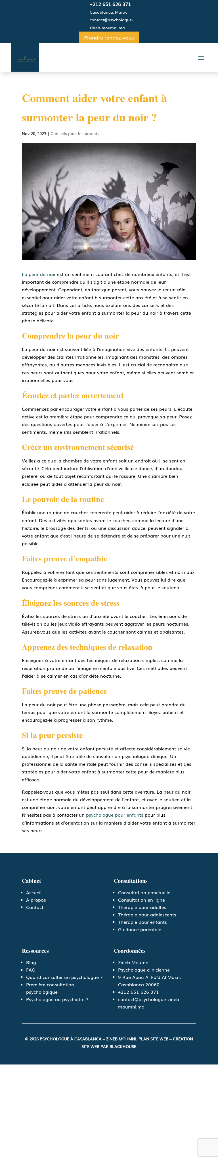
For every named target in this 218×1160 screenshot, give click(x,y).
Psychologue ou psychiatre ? (57, 999)
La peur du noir (39, 274)
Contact (34, 907)
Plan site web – (156, 1038)
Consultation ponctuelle (144, 892)
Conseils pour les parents (75, 133)
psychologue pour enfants (114, 814)
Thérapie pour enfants (142, 921)
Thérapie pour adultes (142, 907)
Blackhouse (123, 1046)
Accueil (33, 892)
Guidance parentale (139, 929)
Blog (31, 962)
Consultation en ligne (141, 899)
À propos (36, 899)
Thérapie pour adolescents (147, 914)
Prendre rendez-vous (109, 37)
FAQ (30, 969)
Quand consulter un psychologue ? (64, 977)
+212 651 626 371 (110, 3)
